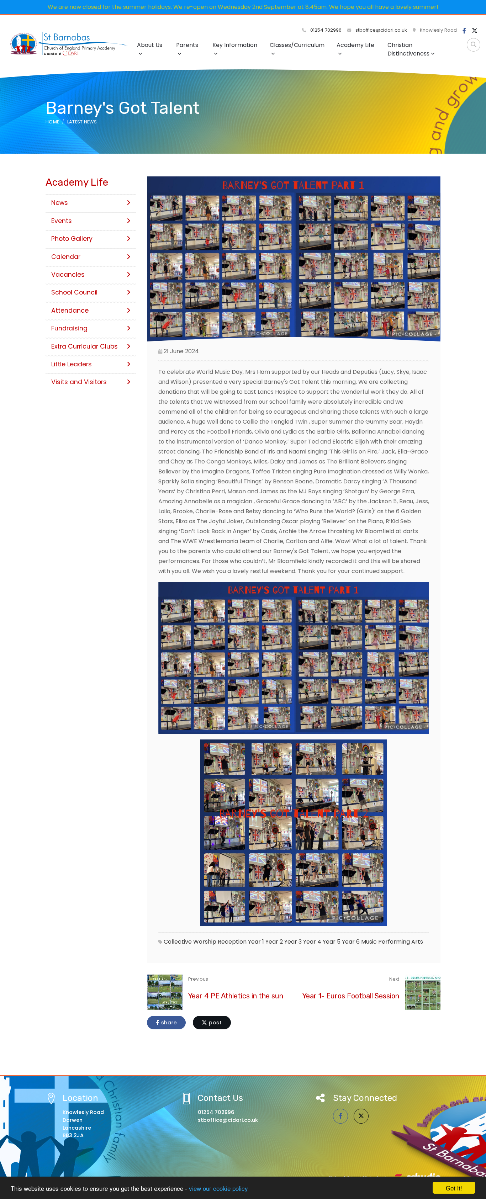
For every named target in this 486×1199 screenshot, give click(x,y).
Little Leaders (71, 364)
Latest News (82, 122)
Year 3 (293, 942)
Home (52, 122)
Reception (232, 942)
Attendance (70, 310)
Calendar (65, 257)
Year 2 (274, 942)
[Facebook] (464, 31)
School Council (74, 292)
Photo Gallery (72, 238)
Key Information (234, 45)
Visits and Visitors (79, 382)
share (168, 1022)
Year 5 (331, 942)
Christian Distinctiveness (408, 49)
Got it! (454, 1187)
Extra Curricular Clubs (84, 346)
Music (369, 942)
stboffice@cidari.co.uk (381, 30)
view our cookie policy (218, 1188)
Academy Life (355, 45)
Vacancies (68, 274)
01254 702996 (325, 30)
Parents (187, 45)
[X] (474, 31)
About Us (149, 45)
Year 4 (312, 942)
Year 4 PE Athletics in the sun (235, 996)
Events (61, 221)
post (214, 1022)
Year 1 (256, 942)
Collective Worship (190, 942)
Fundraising (69, 328)
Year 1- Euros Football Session (350, 996)
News (59, 202)
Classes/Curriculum (297, 45)
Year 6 (351, 942)
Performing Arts (400, 942)
